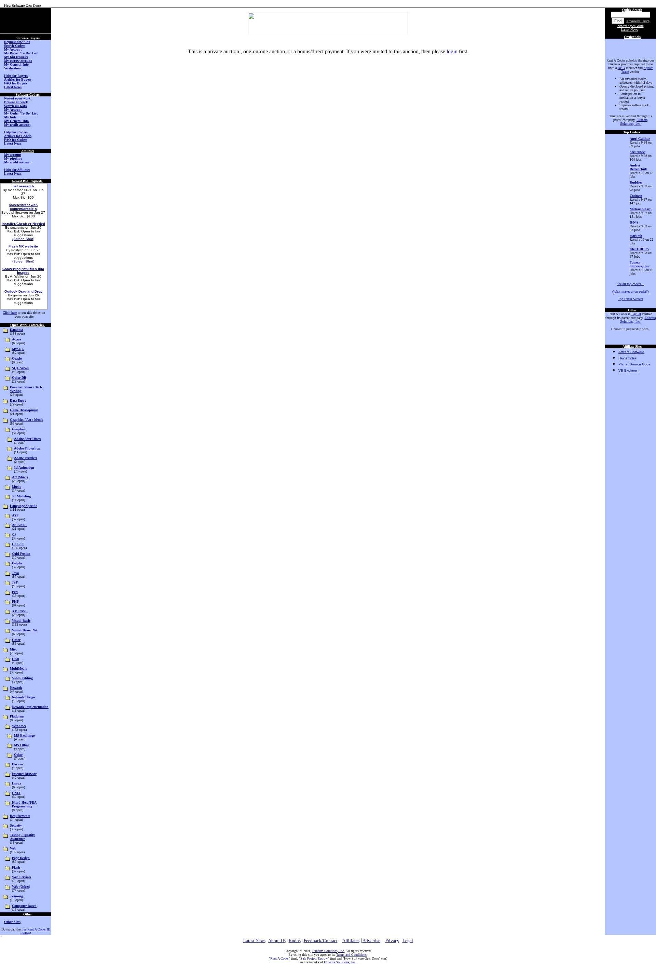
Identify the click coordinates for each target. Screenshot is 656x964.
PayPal (636, 314)
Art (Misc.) (20, 477)
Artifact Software (631, 352)
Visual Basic (21, 620)
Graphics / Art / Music (26, 419)
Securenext (637, 152)
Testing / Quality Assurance (22, 837)
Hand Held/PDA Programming (24, 804)
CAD (15, 659)
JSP (15, 582)
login (452, 51)
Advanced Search (638, 21)
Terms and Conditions (351, 954)
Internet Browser (24, 774)
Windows (19, 726)
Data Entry (18, 400)
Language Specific (23, 506)
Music (16, 486)
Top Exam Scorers (630, 299)
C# (14, 534)
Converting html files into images (23, 271)
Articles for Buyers (17, 79)
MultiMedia (18, 668)
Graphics (19, 429)
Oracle (17, 358)
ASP (15, 515)
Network (16, 687)
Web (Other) (21, 886)
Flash (16, 867)
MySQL (18, 349)
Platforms (17, 716)
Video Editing (22, 678)
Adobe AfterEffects (27, 439)
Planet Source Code (634, 364)
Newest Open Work (630, 26)
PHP (15, 601)
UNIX (16, 793)
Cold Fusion (21, 553)
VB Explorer (627, 370)
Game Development (24, 410)
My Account (13, 49)
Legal (407, 940)
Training (16, 896)
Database (16, 330)
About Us (277, 940)
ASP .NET (19, 525)
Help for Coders (16, 132)
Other (16, 640)
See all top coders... (630, 284)
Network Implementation (30, 707)
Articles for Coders (17, 136)
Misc (13, 649)
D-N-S (634, 222)
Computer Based (24, 906)
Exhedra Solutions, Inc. (633, 121)
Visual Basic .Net (24, 630)
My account (12, 155)
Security (16, 825)
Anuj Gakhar (640, 138)
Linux (16, 783)
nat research (23, 186)
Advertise (371, 940)
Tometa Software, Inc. (640, 264)
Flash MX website (23, 246)
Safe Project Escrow (314, 958)
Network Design (23, 697)
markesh (636, 236)
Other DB (19, 377)
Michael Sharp (641, 209)
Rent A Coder (279, 958)
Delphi (17, 563)
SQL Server (20, 368)
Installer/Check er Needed (23, 224)
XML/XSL (20, 611)
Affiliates (350, 940)
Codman (636, 196)
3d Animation (24, 467)
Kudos (295, 940)
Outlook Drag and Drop (23, 291)
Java (15, 573)
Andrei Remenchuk (638, 167)
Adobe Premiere (25, 458)
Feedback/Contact (321, 940)
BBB (621, 68)
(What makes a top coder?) (630, 291)
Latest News (629, 29)
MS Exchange (24, 735)
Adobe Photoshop (27, 448)
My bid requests (16, 57)
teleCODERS (639, 249)
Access (16, 339)
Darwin (17, 764)
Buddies (636, 182)
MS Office (21, 745)
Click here (10, 312)
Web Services (21, 877)
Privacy (392, 940)
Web (13, 848)
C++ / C (18, 544)
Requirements (20, 816)
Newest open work (17, 98)
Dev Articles (627, 358)
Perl (15, 592)
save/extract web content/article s (23, 207)
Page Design (21, 858)
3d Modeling (21, 496)
